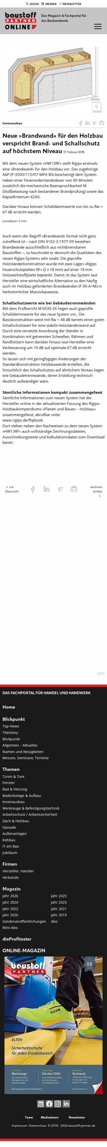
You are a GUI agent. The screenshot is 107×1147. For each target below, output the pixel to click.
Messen (50, 4)
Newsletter (72, 4)
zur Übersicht (11, 489)
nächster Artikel (96, 489)
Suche (34, 4)
